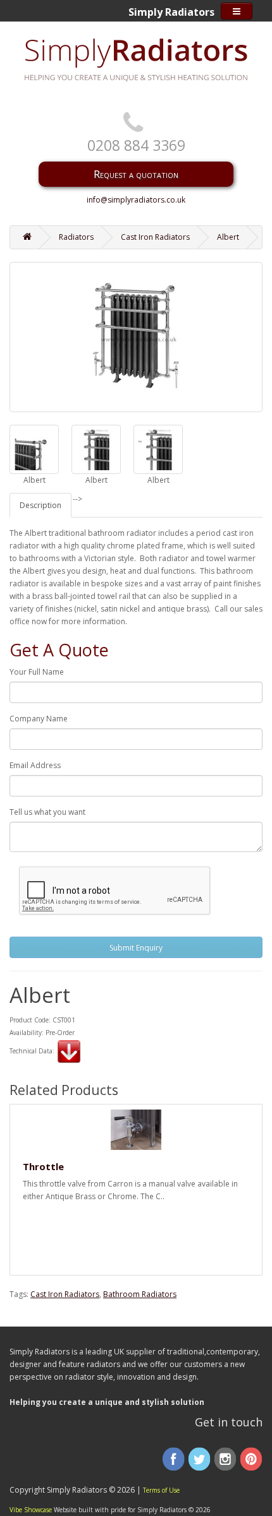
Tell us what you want (47, 812)
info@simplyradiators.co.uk (136, 199)
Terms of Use (161, 1490)
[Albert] (34, 449)
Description (40, 505)
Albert (228, 237)
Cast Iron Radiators (155, 237)
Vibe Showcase (30, 1509)
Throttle (43, 1166)
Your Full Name (36, 671)
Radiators (76, 237)
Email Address (35, 765)
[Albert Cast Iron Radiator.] (136, 337)
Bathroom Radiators (139, 1294)
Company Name (38, 718)
